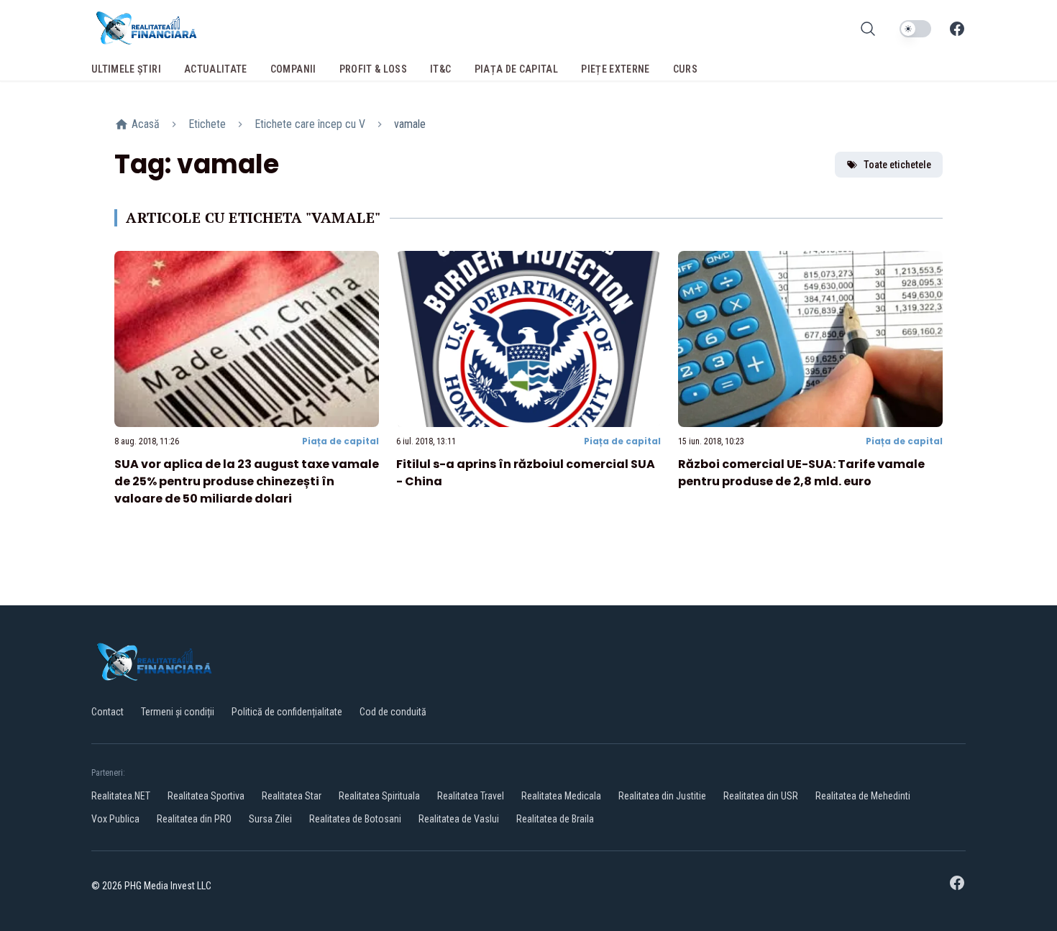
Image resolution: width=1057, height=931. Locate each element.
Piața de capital (340, 441)
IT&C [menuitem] (440, 69)
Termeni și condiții (177, 711)
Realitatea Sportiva (206, 796)
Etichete (207, 124)
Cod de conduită (393, 711)
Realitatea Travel (470, 796)
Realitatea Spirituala (379, 796)
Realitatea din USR (760, 796)
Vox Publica (115, 819)
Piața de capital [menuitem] (517, 69)
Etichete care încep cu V (310, 124)
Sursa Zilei (270, 819)
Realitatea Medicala (561, 796)
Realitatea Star (291, 796)
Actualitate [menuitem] (215, 69)
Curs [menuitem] (685, 69)
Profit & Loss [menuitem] (373, 69)
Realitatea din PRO (194, 819)
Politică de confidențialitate (287, 711)
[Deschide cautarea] (868, 28)
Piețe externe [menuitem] (615, 69)
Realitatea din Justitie (662, 796)
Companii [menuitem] (293, 69)
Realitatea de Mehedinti (862, 796)
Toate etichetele (897, 164)
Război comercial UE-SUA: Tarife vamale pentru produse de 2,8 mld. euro (801, 473)
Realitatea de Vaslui (458, 819)
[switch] (915, 28)
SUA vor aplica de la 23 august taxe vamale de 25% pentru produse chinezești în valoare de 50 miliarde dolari (246, 481)
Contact (107, 711)
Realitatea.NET (120, 796)
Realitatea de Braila (555, 819)
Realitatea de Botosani (355, 819)
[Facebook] (957, 28)
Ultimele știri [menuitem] (126, 69)
